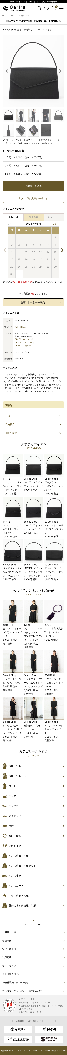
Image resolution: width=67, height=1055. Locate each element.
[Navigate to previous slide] (7, 71)
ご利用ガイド (9, 932)
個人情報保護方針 (11, 974)
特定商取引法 (9, 949)
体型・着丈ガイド (25, 339)
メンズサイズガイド (26, 342)
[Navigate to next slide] (60, 71)
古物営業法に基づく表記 (15, 982)
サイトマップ (9, 965)
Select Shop (20, 327)
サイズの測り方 (24, 345)
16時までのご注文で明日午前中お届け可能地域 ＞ (33, 20)
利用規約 (6, 957)
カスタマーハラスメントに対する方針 (22, 990)
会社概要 (6, 940)
